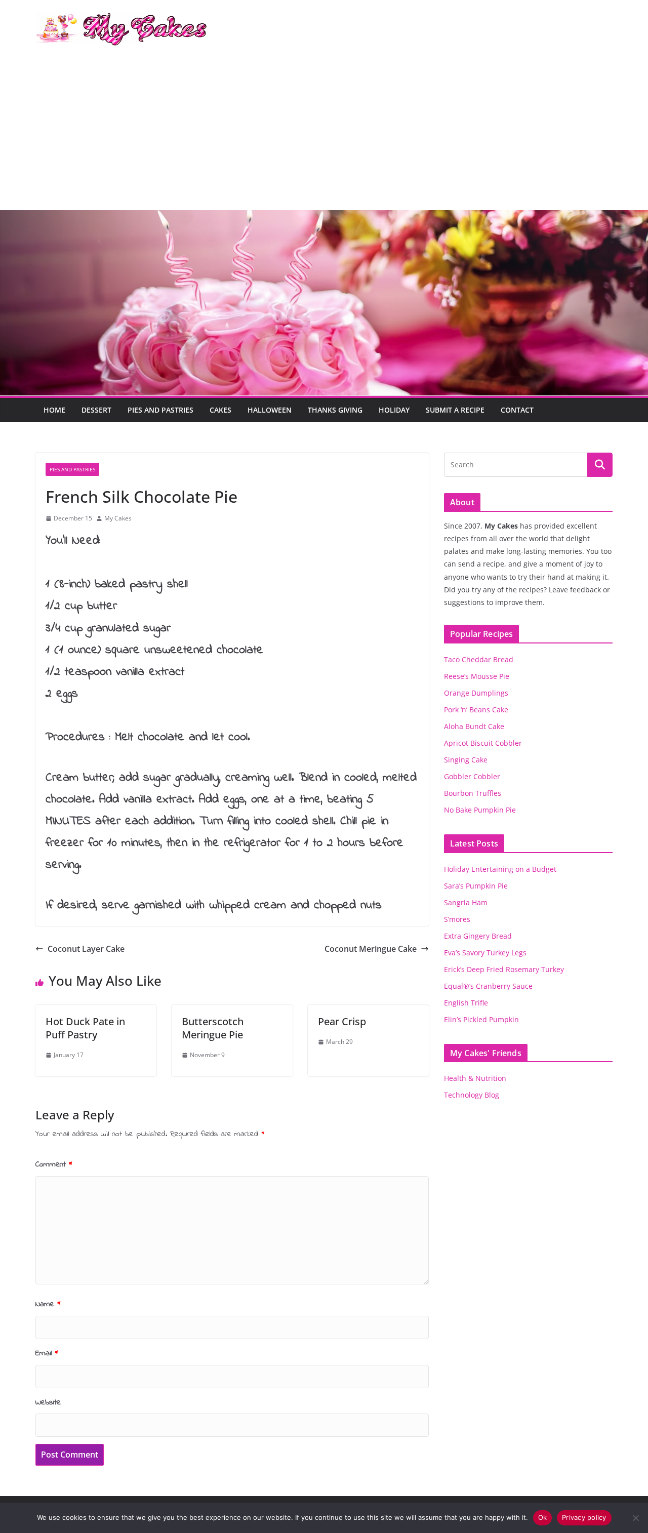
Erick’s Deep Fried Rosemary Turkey (504, 969)
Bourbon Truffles (472, 793)
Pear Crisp (342, 1021)
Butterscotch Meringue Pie (213, 1028)
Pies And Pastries (160, 410)
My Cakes (118, 518)
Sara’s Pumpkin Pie (476, 886)
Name (48, 1304)
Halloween (270, 410)
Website (48, 1402)
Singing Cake (466, 759)
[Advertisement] (324, 134)
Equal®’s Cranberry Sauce (488, 986)
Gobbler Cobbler (472, 776)
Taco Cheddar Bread (478, 659)
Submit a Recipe (455, 410)
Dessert (96, 410)
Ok (542, 1517)
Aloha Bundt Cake (474, 726)
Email (46, 1353)
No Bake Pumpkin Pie (480, 810)
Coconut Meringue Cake (371, 948)
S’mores (457, 919)
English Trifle (466, 1002)
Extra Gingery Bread (478, 936)
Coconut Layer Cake (86, 948)
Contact (517, 410)
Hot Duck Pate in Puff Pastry (85, 1028)
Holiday (394, 410)
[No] (635, 1518)
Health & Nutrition (475, 1078)
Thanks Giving (335, 410)
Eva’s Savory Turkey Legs (485, 952)
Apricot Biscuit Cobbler (483, 743)
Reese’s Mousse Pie (476, 676)
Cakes (220, 410)
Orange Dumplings (476, 693)
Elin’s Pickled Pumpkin (481, 1019)
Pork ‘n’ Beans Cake (476, 709)
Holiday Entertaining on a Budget (500, 869)
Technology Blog (471, 1095)
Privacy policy (584, 1517)
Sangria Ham (466, 902)
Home (54, 410)
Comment (53, 1164)
